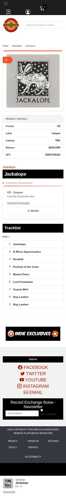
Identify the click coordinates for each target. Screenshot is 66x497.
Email (35, 392)
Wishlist (35, 211)
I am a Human (48, 414)
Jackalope (17, 46)
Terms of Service (33, 444)
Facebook (35, 367)
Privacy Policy (13, 444)
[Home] (11, 25)
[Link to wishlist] (8, 12)
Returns (53, 441)
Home (6, 46)
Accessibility (33, 456)
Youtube (35, 379)
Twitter (35, 373)
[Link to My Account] (28, 12)
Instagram (35, 386)
